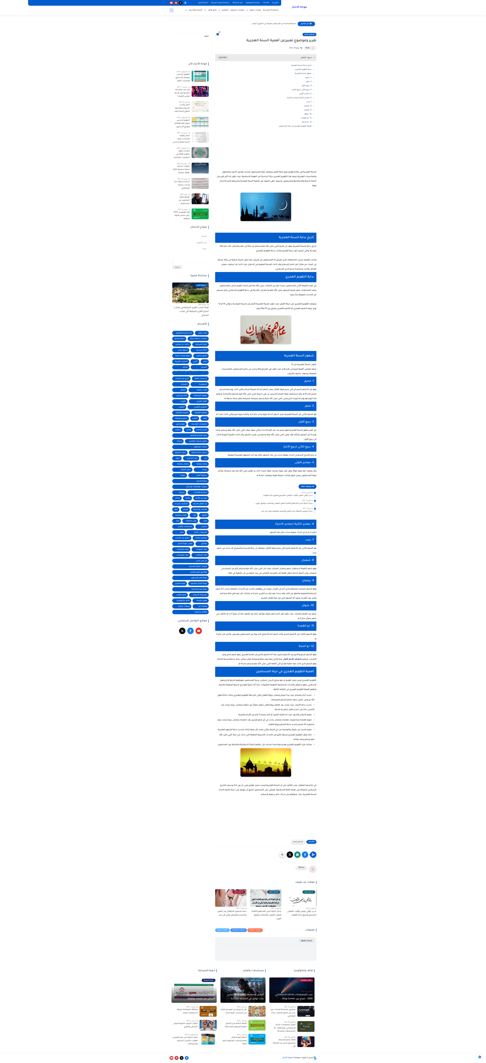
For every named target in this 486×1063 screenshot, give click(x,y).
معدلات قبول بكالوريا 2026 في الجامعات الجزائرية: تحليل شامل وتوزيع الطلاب (181, 154)
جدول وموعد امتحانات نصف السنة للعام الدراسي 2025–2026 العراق (181, 139)
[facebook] (185, 3)
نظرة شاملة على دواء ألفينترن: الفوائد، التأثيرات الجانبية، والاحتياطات (185, 1041)
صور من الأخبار (201, 498)
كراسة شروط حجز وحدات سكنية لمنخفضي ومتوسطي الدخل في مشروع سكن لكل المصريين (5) (181, 185)
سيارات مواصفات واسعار (196, 487)
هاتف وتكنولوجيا (183, 601)
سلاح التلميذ (186, 470)
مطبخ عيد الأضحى (182, 538)
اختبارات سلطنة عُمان (198, 339)
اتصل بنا (275, 3)
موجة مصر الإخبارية (199, 589)
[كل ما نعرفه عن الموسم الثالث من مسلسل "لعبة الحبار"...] (257, 1011)
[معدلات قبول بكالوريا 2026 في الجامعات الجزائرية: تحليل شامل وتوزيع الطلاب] (200, 152)
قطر (176, 509)
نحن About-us (238, 3)
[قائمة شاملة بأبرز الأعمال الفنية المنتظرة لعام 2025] (257, 1025)
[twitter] (180, 3)
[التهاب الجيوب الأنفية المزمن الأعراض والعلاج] (208, 1025)
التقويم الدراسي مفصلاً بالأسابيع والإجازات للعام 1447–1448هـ (183, 78)
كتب (194, 515)
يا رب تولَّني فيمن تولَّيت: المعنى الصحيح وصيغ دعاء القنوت (288, 496)
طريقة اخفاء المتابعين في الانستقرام (184, 200)
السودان (184, 384)
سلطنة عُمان (201, 475)
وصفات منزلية (184, 606)
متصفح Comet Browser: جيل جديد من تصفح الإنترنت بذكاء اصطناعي (283, 1013)
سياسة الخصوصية (253, 3)
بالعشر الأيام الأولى (292, 659)
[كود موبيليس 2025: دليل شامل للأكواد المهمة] (200, 214)
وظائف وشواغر (201, 612)
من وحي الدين (309, 34)
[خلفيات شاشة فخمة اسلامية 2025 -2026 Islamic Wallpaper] (200, 168)
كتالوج (204, 515)
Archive (266, 3)
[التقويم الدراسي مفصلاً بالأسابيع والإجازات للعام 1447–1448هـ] (200, 76)
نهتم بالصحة (202, 601)
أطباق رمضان (201, 356)
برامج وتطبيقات (180, 418)
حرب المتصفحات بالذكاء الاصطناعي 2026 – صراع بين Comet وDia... (294, 997)
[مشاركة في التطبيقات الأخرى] (282, 854)
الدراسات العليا (201, 379)
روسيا (204, 470)
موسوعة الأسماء (200, 595)
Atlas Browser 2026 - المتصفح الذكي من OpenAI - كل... (284, 1043)
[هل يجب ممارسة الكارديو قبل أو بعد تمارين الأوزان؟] (200, 91)
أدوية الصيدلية (201, 344)
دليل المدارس (192, 458)
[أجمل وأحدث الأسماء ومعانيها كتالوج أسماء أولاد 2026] (200, 106)
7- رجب (308, 102)
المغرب (182, 407)
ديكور (178, 458)
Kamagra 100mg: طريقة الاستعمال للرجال (187, 1011)
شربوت (182, 492)
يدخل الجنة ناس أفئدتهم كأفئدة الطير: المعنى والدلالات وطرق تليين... (283, 504)
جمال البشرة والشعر (198, 435)
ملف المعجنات (183, 555)
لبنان (205, 521)
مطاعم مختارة (201, 538)
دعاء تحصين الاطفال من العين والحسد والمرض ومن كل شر (287, 511)
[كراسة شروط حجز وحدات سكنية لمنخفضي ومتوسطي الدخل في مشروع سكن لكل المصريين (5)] (200, 183)
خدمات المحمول (200, 447)
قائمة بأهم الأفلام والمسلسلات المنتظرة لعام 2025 (235, 1041)
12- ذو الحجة (306, 122)
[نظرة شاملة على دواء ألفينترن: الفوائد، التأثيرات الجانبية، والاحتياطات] (208, 1039)
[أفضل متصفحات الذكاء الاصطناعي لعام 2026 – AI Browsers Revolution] (306, 1026)
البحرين (204, 367)
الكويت (183, 401)
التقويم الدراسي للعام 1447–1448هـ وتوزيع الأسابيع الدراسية (182, 124)
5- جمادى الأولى (305, 94)
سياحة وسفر (202, 481)
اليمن (205, 418)
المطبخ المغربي (200, 407)
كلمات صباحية (181, 515)
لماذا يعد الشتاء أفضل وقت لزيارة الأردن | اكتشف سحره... (271, 24)
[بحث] (171, 10)
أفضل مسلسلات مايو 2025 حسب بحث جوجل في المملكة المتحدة (245, 997)
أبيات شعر (203, 333)
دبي (205, 458)
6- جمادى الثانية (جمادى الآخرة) (299, 98)
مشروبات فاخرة (200, 532)
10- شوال (307, 114)
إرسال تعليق (306, 941)
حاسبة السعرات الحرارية (220, 3)
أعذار (205, 361)
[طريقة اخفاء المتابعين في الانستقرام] (200, 198)
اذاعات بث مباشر (182, 344)
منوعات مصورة (237, 10)
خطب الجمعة (180, 453)
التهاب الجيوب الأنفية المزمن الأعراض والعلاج (185, 1025)
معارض (204, 544)
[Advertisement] (265, 154)
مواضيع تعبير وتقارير (198, 572)
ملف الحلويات (201, 549)
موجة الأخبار (299, 7)
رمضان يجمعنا (183, 464)
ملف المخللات (201, 555)
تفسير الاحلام (201, 430)
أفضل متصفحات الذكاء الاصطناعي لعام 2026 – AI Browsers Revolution (285, 1028)
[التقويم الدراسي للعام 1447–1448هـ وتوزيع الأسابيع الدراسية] (200, 122)
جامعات (178, 430)
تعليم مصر (180, 424)
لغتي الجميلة (191, 521)
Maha (308, 48)
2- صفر (308, 82)
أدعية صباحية (179, 339)
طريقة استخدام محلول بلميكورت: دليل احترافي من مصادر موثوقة (194, 997)
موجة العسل (180, 584)
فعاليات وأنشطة (200, 509)
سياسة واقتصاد (200, 492)
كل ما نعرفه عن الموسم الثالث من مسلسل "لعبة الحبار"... (233, 1011)
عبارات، (177, 498)
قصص (185, 509)
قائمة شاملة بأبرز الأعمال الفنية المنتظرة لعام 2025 (236, 1025)
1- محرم (308, 78)
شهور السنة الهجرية (303, 74)
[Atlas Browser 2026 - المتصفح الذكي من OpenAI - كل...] (306, 1041)
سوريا (182, 475)
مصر (182, 532)
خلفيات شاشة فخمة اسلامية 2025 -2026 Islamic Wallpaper (181, 170)
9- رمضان (307, 110)
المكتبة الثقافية (201, 413)
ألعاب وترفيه (202, 390)
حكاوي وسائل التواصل (198, 441)
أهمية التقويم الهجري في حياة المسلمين (295, 126)
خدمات (179, 441)
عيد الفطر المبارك (200, 504)
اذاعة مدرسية (201, 350)
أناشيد (195, 418)
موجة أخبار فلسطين (199, 578)
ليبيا (177, 521)
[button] (305, 854)
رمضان (258, 589)
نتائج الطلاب (181, 595)
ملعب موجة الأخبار (185, 544)
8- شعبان (307, 106)
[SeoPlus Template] (314, 1058)
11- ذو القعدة (306, 118)
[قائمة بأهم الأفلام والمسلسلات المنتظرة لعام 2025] (257, 1039)
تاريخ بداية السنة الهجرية (301, 65)
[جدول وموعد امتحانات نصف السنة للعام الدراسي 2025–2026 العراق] (200, 137)
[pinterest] (176, 3)
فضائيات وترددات (181, 504)
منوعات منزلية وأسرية (198, 566)
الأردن (195, 361)
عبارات (187, 498)
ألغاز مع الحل (181, 396)
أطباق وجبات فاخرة (182, 356)
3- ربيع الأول (306, 86)
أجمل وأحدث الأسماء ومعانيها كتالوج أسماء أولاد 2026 (182, 108)
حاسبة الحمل (203, 3)
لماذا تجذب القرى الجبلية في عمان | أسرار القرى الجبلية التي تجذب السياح (191, 312)
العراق (183, 390)
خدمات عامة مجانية (199, 453)
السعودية (203, 384)
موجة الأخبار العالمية (199, 584)
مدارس (204, 527)
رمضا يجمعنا (202, 464)
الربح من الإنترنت (182, 379)
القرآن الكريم (202, 401)
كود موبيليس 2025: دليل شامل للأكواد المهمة (181, 215)
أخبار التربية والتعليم (184, 333)
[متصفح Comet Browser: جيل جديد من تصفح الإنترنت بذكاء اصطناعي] (306, 1011)
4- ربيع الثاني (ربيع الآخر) (301, 90)
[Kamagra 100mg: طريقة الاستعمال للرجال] (208, 1011)
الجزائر (185, 367)
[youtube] (171, 3)
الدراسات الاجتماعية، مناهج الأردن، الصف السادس (190, 373)
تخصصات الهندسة (199, 424)
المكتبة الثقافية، (182, 413)
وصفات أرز (203, 606)
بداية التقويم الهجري (303, 69)
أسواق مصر (183, 350)
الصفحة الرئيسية (270, 10)
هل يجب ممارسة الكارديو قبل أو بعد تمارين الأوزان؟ (182, 93)
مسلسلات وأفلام (185, 527)
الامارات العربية (181, 361)
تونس (188, 430)
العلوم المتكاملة (200, 396)
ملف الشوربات (183, 549)
